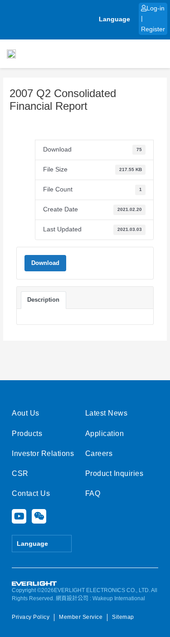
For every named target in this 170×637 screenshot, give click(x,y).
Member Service (80, 617)
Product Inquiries (114, 473)
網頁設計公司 (72, 598)
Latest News (106, 413)
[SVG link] (34, 583)
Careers (99, 453)
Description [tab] (43, 299)
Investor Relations (43, 453)
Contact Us (31, 493)
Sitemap (123, 617)
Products (27, 433)
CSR (20, 473)
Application (104, 433)
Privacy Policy (30, 617)
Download (45, 263)
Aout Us (25, 413)
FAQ (93, 493)
